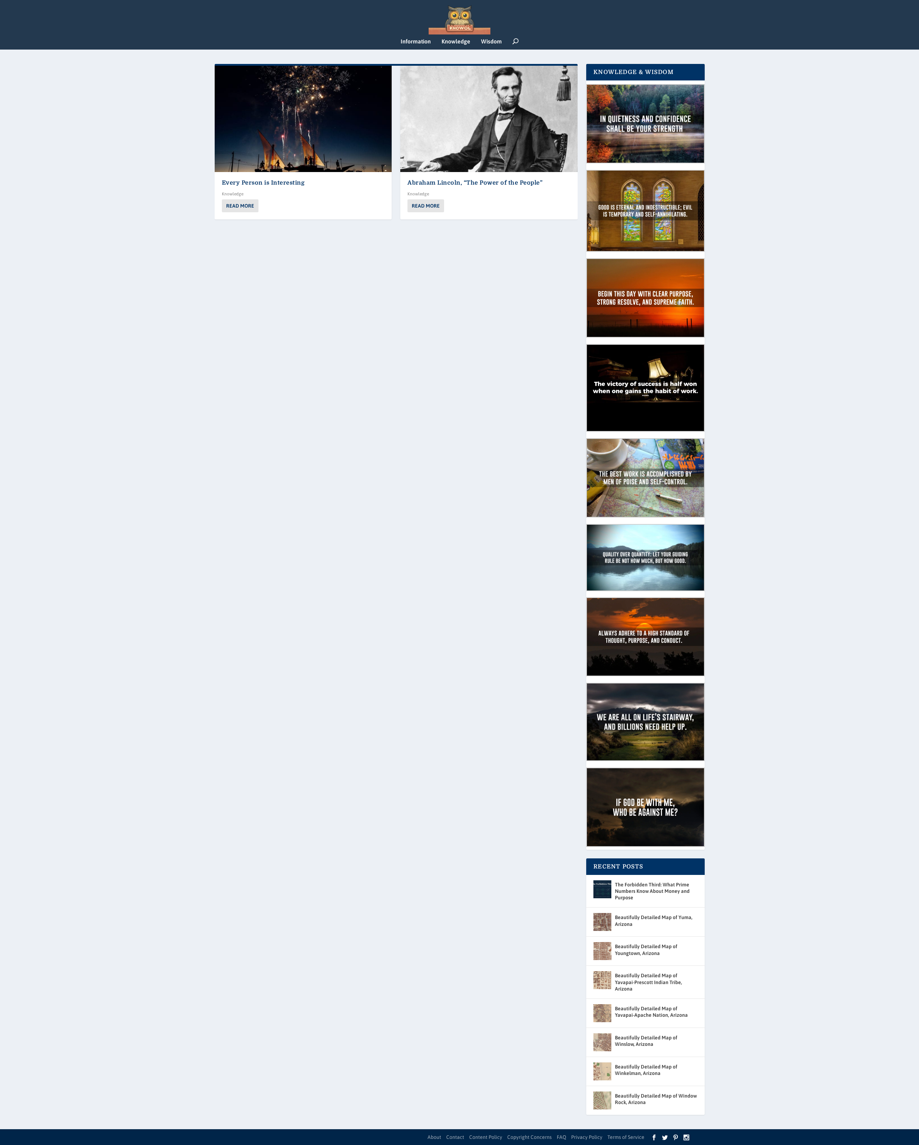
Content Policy (485, 1137)
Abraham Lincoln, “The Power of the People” (474, 183)
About (434, 1137)
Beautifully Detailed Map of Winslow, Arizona (646, 1041)
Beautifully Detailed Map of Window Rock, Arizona (656, 1099)
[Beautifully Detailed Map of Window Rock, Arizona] (602, 1100)
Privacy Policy (586, 1137)
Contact (455, 1137)
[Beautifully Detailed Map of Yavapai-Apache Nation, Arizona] (602, 1013)
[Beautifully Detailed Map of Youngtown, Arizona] (602, 951)
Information (416, 41)
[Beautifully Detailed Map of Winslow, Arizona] (602, 1042)
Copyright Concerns (529, 1137)
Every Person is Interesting (263, 183)
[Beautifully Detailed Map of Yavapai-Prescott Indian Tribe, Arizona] (602, 980)
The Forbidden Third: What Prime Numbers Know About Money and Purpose (652, 891)
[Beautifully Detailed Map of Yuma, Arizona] (602, 922)
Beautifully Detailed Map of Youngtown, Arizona (646, 950)
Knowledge (456, 41)
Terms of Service (625, 1137)
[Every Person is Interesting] (303, 119)
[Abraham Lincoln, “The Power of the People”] (489, 119)
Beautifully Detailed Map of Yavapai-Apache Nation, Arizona (651, 1012)
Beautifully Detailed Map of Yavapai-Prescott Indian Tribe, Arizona (648, 982)
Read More (240, 206)
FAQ (561, 1137)
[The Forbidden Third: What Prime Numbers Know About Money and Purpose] (602, 889)
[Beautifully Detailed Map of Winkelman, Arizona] (602, 1071)
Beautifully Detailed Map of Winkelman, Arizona (646, 1070)
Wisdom (491, 41)
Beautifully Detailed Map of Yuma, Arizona (653, 920)
